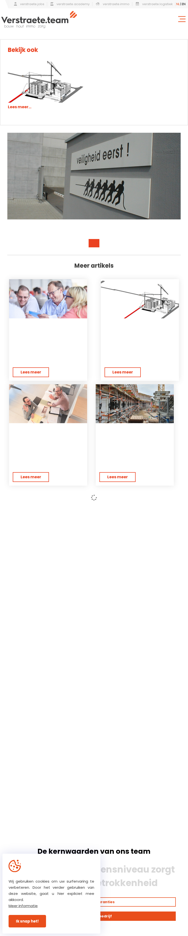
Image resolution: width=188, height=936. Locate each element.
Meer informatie (23, 905)
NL (178, 4)
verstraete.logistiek (157, 4)
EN (184, 4)
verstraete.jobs (31, 4)
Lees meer (31, 372)
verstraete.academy (73, 4)
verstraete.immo (115, 4)
